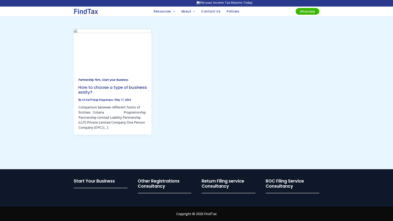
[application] (173, 11)
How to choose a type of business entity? (112, 90)
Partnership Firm (89, 80)
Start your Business (115, 80)
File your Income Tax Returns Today (223, 2)
